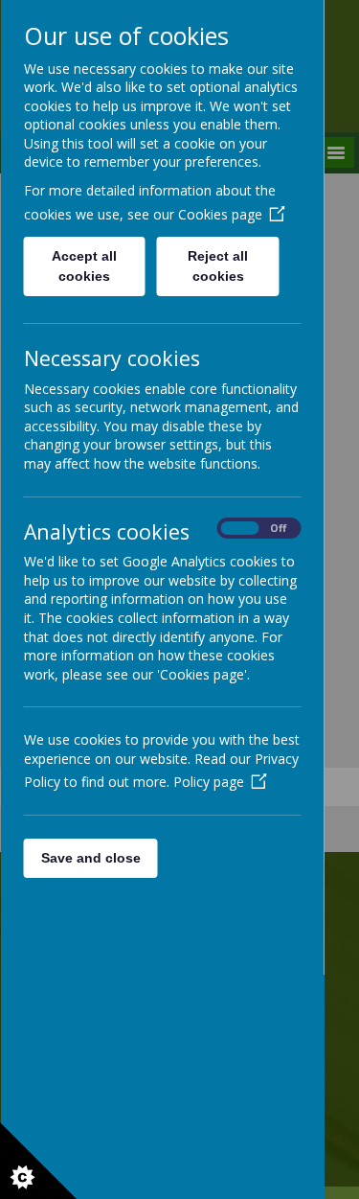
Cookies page (219, 214)
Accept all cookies (84, 266)
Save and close (90, 857)
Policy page (207, 781)
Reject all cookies (218, 266)
